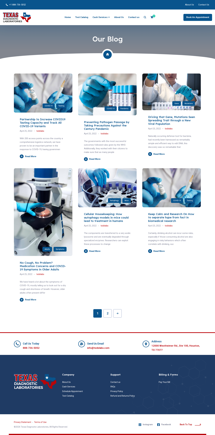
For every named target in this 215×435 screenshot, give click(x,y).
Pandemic (124, 109)
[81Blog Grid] (43, 75)
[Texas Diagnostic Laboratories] (17, 17)
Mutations (189, 103)
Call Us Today (31, 343)
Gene (176, 103)
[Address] (146, 344)
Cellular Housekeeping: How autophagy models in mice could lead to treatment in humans (106, 217)
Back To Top (186, 424)
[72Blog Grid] (107, 170)
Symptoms (60, 249)
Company (68, 374)
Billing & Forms (168, 374)
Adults (47, 249)
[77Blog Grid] (171, 75)
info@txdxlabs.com (98, 347)
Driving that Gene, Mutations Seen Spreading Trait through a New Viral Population (171, 120)
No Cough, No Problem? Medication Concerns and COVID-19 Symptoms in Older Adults (43, 266)
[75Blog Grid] (43, 170)
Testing (61, 106)
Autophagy (114, 201)
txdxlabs (40, 131)
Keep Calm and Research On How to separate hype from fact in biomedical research (171, 217)
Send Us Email (95, 343)
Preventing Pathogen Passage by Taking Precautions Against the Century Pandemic (106, 125)
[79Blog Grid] (107, 75)
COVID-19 (49, 106)
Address (157, 341)
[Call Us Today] (17, 344)
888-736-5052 (31, 347)
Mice (127, 201)
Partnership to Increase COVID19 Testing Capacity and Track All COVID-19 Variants (42, 123)
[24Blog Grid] (171, 170)
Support (115, 374)
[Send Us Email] (81, 344)
